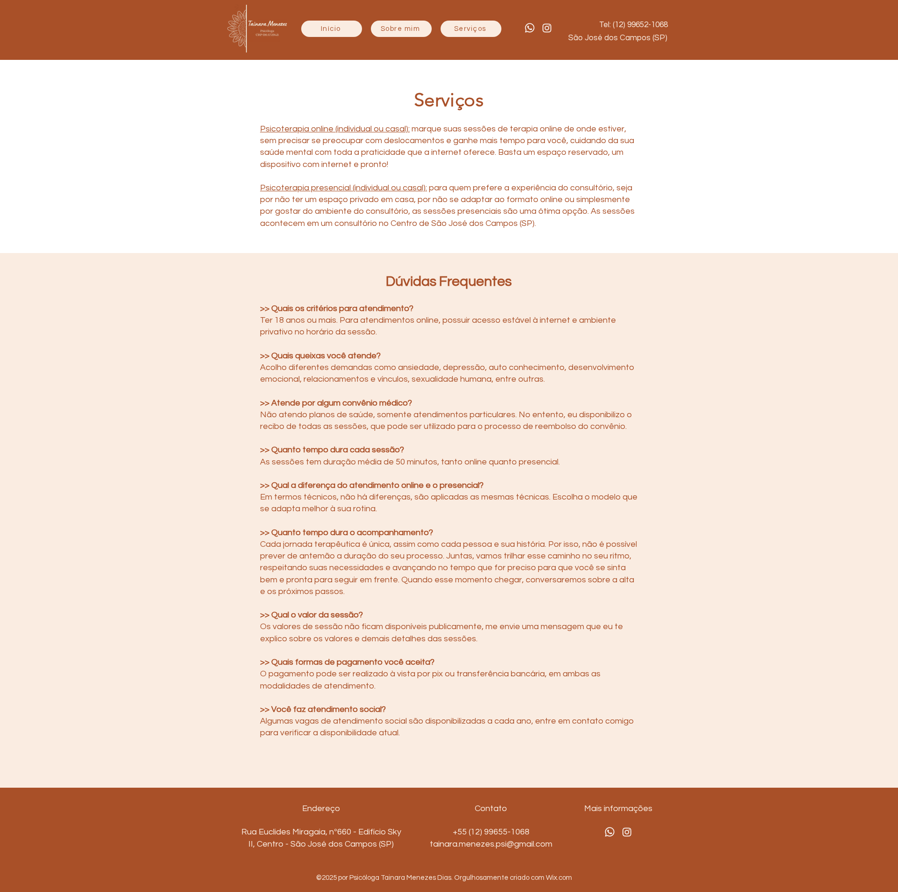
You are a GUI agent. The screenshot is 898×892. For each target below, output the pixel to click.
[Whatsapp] (530, 28)
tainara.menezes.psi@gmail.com (491, 844)
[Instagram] (547, 28)
